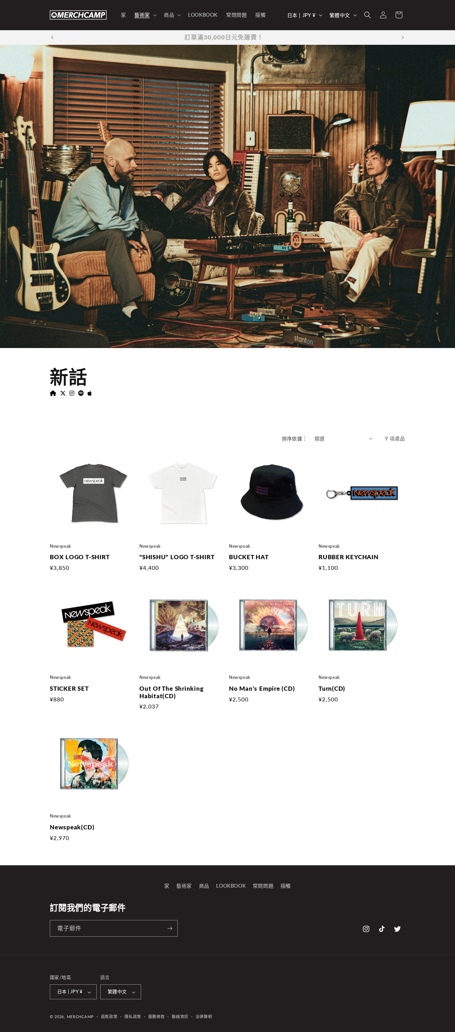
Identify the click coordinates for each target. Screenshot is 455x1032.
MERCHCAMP (80, 1017)
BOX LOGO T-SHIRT (79, 557)
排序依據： (294, 438)
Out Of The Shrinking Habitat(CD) (171, 692)
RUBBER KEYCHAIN (348, 557)
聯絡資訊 (180, 1016)
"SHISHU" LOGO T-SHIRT (176, 557)
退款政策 (109, 1016)
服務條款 (156, 1016)
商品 (204, 886)
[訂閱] (169, 928)
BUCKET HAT (249, 557)
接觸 (285, 886)
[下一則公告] (403, 37)
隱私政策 (132, 1016)
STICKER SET (69, 688)
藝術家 (184, 886)
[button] (145, 14)
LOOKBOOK (231, 886)
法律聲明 (204, 1016)
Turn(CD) (331, 688)
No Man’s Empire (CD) (262, 688)
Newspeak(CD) (72, 827)
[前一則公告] (52, 37)
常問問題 (263, 886)
